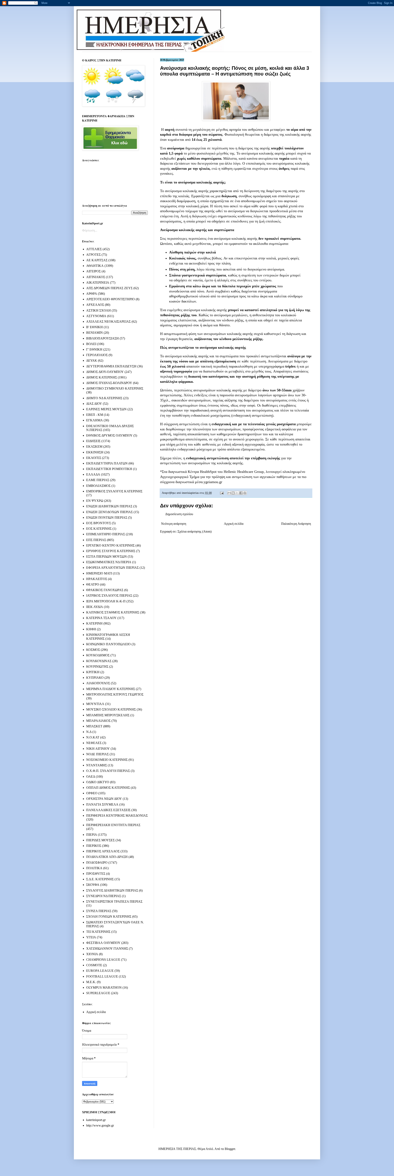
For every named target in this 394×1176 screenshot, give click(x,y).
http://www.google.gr (100, 1125)
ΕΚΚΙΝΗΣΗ (94, 452)
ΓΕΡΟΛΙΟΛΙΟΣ (97, 355)
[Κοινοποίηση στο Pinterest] (245, 493)
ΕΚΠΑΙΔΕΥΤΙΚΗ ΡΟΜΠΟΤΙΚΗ (109, 469)
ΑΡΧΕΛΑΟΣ (95, 304)
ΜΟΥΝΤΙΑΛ (95, 704)
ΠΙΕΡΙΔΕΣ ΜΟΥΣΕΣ (100, 840)
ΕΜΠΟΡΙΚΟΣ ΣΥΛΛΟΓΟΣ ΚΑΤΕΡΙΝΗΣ (114, 491)
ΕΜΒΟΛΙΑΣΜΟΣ (98, 485)
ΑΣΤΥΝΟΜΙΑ (96, 316)
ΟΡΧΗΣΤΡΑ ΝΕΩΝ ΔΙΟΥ (104, 798)
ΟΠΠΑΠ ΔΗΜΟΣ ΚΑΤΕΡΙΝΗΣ (108, 787)
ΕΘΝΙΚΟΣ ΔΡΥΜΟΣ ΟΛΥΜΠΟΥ (109, 435)
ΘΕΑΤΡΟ (92, 584)
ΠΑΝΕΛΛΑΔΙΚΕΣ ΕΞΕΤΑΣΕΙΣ (108, 810)
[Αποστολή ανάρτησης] (221, 492)
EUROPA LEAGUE (100, 970)
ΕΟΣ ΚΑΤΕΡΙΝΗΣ (99, 528)
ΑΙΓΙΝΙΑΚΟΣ (95, 277)
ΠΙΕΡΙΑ (91, 834)
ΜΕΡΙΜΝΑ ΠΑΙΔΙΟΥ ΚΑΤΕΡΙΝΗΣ (110, 689)
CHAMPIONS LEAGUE (103, 959)
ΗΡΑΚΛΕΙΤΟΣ (96, 579)
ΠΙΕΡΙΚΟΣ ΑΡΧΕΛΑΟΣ (103, 851)
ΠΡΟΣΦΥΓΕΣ (95, 873)
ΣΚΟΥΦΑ (92, 884)
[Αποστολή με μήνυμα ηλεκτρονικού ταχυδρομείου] (229, 493)
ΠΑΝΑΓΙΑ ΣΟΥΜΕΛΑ (102, 804)
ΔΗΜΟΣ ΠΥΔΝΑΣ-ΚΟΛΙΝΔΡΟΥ (109, 383)
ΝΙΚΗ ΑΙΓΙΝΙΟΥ (98, 748)
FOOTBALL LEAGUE (102, 976)
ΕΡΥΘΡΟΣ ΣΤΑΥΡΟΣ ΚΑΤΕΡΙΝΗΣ (110, 551)
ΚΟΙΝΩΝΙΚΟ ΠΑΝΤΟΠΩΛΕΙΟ (108, 644)
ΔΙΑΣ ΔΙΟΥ (94, 403)
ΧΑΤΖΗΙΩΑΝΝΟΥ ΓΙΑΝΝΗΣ (107, 948)
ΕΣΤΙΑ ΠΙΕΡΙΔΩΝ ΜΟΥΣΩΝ (106, 556)
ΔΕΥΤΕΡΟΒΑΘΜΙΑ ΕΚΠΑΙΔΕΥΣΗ (111, 366)
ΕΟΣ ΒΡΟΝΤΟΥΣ (98, 523)
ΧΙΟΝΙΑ (92, 954)
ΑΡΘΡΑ (91, 293)
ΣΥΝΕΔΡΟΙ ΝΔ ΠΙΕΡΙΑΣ (103, 896)
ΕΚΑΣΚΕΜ (94, 446)
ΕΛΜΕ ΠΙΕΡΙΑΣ (97, 480)
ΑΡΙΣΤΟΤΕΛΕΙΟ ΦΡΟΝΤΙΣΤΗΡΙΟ (110, 299)
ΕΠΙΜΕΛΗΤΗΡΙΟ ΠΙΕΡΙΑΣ (105, 534)
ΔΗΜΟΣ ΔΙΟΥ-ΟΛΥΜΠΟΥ (105, 372)
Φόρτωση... (89, 230)
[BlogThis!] (233, 493)
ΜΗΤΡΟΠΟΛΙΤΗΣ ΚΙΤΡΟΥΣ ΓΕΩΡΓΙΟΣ (114, 694)
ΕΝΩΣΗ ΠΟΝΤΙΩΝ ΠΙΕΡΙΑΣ (106, 517)
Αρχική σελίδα (233, 523)
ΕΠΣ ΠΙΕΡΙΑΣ (96, 540)
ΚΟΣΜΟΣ (93, 649)
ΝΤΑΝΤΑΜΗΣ (96, 765)
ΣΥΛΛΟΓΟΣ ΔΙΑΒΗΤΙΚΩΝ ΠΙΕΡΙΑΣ (112, 890)
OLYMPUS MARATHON (104, 987)
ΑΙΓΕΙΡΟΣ (93, 271)
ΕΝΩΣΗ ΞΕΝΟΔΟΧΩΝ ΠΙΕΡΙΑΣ (109, 512)
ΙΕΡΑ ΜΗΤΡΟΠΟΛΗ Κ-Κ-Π (106, 601)
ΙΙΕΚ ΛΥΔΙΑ (94, 607)
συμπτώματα (290, 238)
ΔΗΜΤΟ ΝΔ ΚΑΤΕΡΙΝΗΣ (104, 398)
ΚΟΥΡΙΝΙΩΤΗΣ (97, 666)
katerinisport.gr (96, 1120)
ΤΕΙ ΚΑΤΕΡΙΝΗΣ (98, 931)
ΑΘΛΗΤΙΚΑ (95, 265)
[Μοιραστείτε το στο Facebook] (241, 493)
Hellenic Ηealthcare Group (244, 472)
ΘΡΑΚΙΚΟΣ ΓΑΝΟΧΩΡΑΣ (104, 590)
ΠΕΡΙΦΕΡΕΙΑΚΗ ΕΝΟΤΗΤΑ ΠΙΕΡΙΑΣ (113, 825)
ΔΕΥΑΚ (91, 360)
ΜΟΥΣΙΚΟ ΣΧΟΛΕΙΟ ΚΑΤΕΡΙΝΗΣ (111, 709)
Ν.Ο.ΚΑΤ (92, 737)
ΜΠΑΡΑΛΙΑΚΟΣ (98, 720)
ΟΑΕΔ (90, 776)
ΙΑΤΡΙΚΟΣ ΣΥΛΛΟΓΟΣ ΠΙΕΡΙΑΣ (109, 595)
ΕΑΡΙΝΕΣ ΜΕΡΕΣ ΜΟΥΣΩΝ (106, 409)
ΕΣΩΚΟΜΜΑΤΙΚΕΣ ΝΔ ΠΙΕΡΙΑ (108, 562)
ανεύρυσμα (175, 148)
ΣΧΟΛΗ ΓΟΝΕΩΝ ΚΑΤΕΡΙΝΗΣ (108, 916)
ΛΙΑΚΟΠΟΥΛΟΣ (98, 683)
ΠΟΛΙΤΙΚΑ (94, 868)
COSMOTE (94, 965)
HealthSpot (208, 472)
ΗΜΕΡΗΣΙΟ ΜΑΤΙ (99, 573)
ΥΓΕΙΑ (91, 937)
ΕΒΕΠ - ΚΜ (94, 414)
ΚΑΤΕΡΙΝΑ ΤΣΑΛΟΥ (101, 618)
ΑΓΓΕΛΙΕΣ (94, 249)
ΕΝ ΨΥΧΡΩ (94, 500)
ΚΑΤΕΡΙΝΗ (94, 623)
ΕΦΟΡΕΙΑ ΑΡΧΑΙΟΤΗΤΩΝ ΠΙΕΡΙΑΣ (112, 567)
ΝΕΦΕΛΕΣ (94, 743)
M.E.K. (91, 982)
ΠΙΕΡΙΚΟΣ (93, 845)
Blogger (230, 1149)
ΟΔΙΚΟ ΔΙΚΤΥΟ (97, 782)
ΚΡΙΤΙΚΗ (93, 672)
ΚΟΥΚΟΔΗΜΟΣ (98, 655)
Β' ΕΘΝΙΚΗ (94, 327)
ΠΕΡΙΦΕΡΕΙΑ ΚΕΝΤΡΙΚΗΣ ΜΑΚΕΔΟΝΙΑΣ (117, 815)
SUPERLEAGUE (98, 993)
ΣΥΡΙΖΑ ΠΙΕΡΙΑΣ (98, 911)
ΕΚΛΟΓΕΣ (93, 458)
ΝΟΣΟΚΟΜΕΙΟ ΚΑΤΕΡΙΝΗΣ (107, 759)
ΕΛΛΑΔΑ (93, 474)
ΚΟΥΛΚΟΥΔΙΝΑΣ (98, 661)
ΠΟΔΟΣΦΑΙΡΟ (97, 862)
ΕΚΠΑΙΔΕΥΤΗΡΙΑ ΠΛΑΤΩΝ (107, 463)
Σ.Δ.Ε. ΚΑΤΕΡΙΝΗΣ (100, 879)
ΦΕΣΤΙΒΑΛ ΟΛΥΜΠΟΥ (103, 942)
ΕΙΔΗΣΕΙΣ (93, 441)
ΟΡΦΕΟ (91, 793)
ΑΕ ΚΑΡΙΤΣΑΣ (97, 260)
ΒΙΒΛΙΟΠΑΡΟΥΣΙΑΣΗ (102, 338)
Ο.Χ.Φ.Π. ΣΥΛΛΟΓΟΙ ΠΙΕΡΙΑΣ (108, 771)
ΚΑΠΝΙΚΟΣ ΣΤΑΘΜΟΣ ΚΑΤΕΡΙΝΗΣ (112, 612)
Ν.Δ (89, 732)
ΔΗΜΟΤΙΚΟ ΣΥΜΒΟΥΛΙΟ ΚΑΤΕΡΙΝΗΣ (114, 388)
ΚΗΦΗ (91, 629)
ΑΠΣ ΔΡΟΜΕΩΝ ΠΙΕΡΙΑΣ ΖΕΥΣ (109, 288)
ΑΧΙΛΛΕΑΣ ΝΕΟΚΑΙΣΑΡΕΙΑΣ (108, 321)
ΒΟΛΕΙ (91, 344)
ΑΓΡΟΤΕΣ (93, 254)
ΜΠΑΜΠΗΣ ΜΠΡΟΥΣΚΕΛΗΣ (107, 715)
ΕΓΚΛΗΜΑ (94, 420)
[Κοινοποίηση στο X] (237, 493)
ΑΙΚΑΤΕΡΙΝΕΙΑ (97, 282)
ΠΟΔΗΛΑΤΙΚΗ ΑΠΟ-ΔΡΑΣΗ (107, 857)
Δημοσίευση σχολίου (179, 514)
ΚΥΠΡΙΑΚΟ (95, 677)
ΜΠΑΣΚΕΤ (94, 726)
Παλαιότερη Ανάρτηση (296, 523)
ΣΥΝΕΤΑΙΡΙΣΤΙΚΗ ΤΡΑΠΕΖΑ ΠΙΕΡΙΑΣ (114, 901)
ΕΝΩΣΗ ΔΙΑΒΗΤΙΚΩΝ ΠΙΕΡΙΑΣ (109, 506)
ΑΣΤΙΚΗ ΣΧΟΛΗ (98, 310)
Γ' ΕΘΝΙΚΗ (94, 349)
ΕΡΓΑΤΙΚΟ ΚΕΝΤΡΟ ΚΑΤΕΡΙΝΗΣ (110, 545)
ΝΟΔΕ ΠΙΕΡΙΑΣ (97, 754)
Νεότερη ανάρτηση (173, 523)
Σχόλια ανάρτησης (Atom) (195, 531)
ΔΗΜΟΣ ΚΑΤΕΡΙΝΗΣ (101, 377)
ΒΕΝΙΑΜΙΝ (94, 332)
